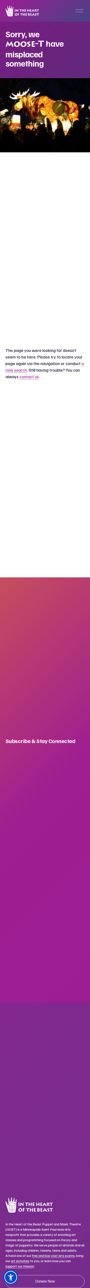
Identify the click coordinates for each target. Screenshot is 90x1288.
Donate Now (45, 1281)
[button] (10, 1277)
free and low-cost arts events (53, 1255)
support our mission (19, 1266)
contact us (29, 376)
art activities (20, 1261)
